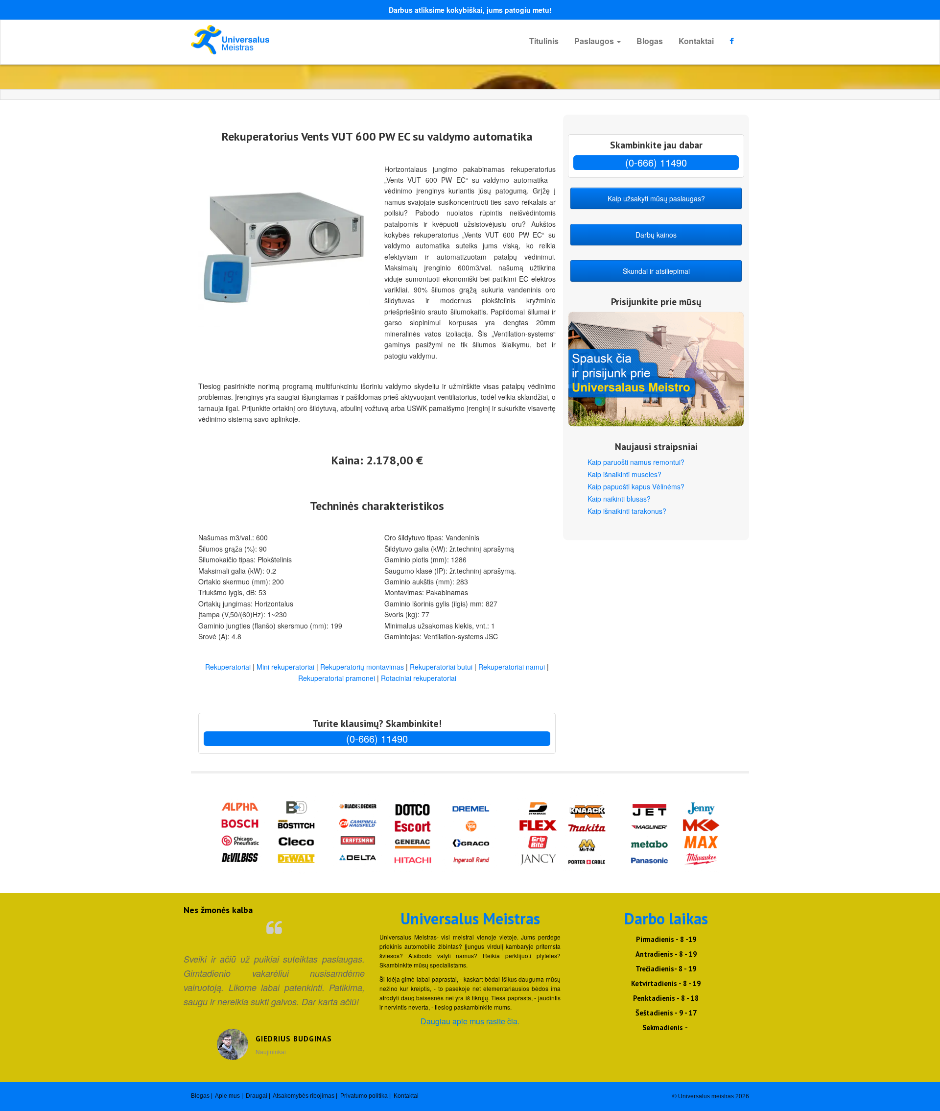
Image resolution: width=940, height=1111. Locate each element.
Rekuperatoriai (228, 667)
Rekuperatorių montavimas (362, 667)
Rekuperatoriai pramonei (336, 678)
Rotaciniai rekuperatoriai (418, 678)
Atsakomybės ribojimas (303, 1095)
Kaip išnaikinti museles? (624, 474)
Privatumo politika (364, 1095)
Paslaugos (595, 41)
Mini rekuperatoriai (285, 667)
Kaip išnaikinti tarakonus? (627, 511)
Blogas (649, 41)
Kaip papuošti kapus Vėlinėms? (636, 486)
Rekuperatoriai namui (511, 667)
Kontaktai (696, 41)
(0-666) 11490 (377, 738)
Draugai (256, 1095)
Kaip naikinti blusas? (619, 499)
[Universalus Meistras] (279, 39)
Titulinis (544, 41)
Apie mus (227, 1095)
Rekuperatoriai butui (441, 667)
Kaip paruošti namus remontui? (636, 462)
